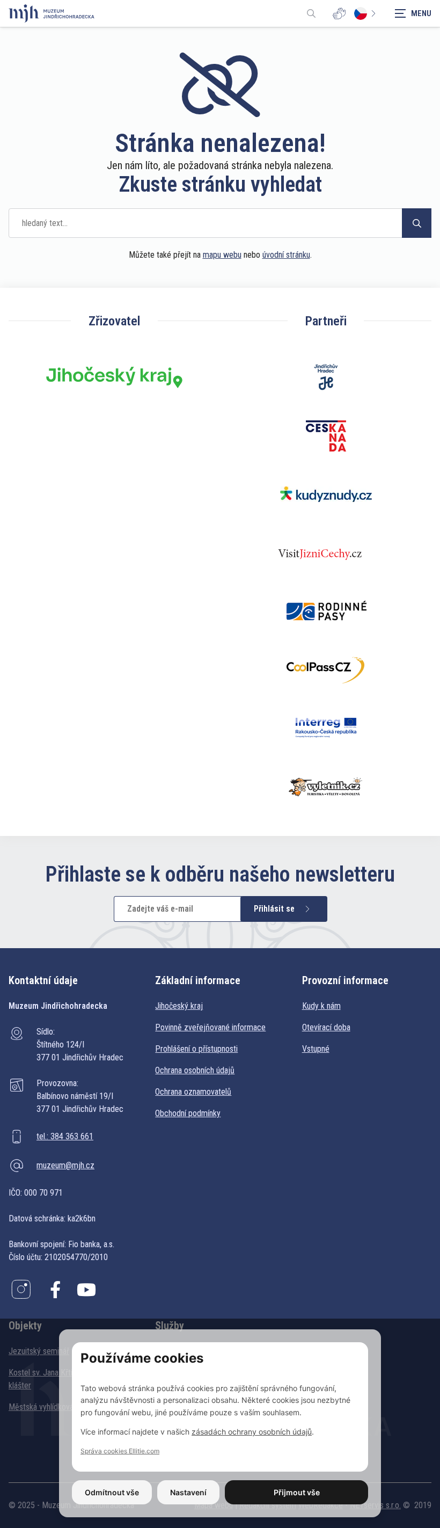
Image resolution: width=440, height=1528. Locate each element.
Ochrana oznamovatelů (193, 1092)
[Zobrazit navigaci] (413, 13)
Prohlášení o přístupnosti (196, 1049)
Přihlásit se (274, 909)
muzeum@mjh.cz (65, 1165)
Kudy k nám (321, 1006)
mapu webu (222, 255)
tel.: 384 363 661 (64, 1136)
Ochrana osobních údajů (194, 1070)
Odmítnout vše (112, 1492)
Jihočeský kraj (179, 1006)
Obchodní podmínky (188, 1113)
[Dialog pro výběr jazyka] (367, 13)
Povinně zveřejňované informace (210, 1027)
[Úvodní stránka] (51, 13)
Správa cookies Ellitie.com (119, 1451)
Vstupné (315, 1049)
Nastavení (188, 1492)
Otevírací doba (326, 1027)
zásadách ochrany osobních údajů (252, 1431)
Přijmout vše (297, 1492)
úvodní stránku (286, 255)
